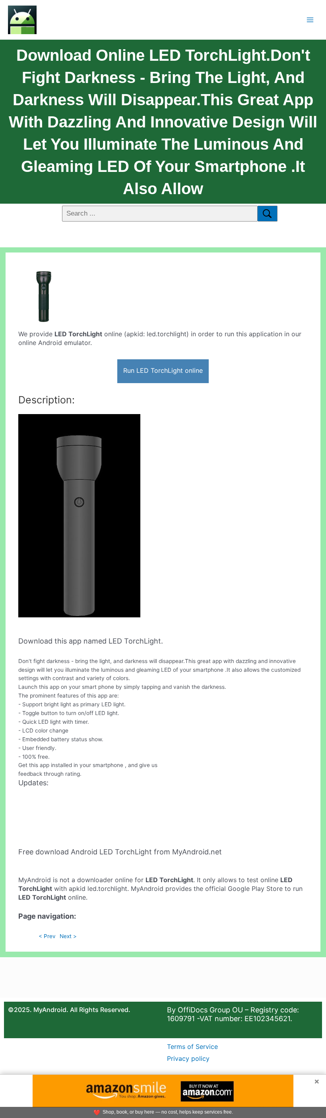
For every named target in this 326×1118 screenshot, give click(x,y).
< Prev (47, 936)
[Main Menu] (310, 20)
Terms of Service (192, 1047)
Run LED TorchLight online (163, 370)
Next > (68, 936)
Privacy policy (188, 1058)
